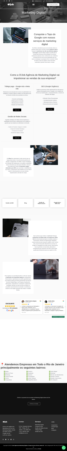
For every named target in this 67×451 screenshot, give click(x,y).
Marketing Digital (39, 424)
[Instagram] (3, 439)
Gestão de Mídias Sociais (41, 428)
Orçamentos (54, 425)
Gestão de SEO (39, 431)
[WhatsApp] (13, 439)
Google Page (54, 426)
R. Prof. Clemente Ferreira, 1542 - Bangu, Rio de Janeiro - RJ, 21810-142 (25, 428)
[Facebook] (5, 439)
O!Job (20, 161)
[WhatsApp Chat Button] (64, 448)
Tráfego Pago (38, 429)
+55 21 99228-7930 (24, 431)
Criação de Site (39, 426)
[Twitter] (8, 439)
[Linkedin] (11, 439)
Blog (52, 428)
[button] (65, 307)
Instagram (53, 430)
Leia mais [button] (24, 312)
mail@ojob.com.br (23, 433)
